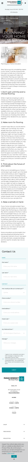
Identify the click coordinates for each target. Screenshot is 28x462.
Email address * (6, 308)
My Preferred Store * (7, 329)
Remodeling (6, 20)
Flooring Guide (14, 18)
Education (7, 438)
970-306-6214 (14, 12)
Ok (14, 456)
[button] (14, 292)
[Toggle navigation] (2, 3)
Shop (5, 424)
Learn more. (11, 453)
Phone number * (6, 298)
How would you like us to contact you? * (12, 288)
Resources (7, 431)
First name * (5, 262)
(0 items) (25, 3)
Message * (4, 338)
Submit (14, 370)
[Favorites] (22, 3)
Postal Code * (5, 318)
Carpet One (4, 18)
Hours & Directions (14, 392)
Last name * (5, 272)
